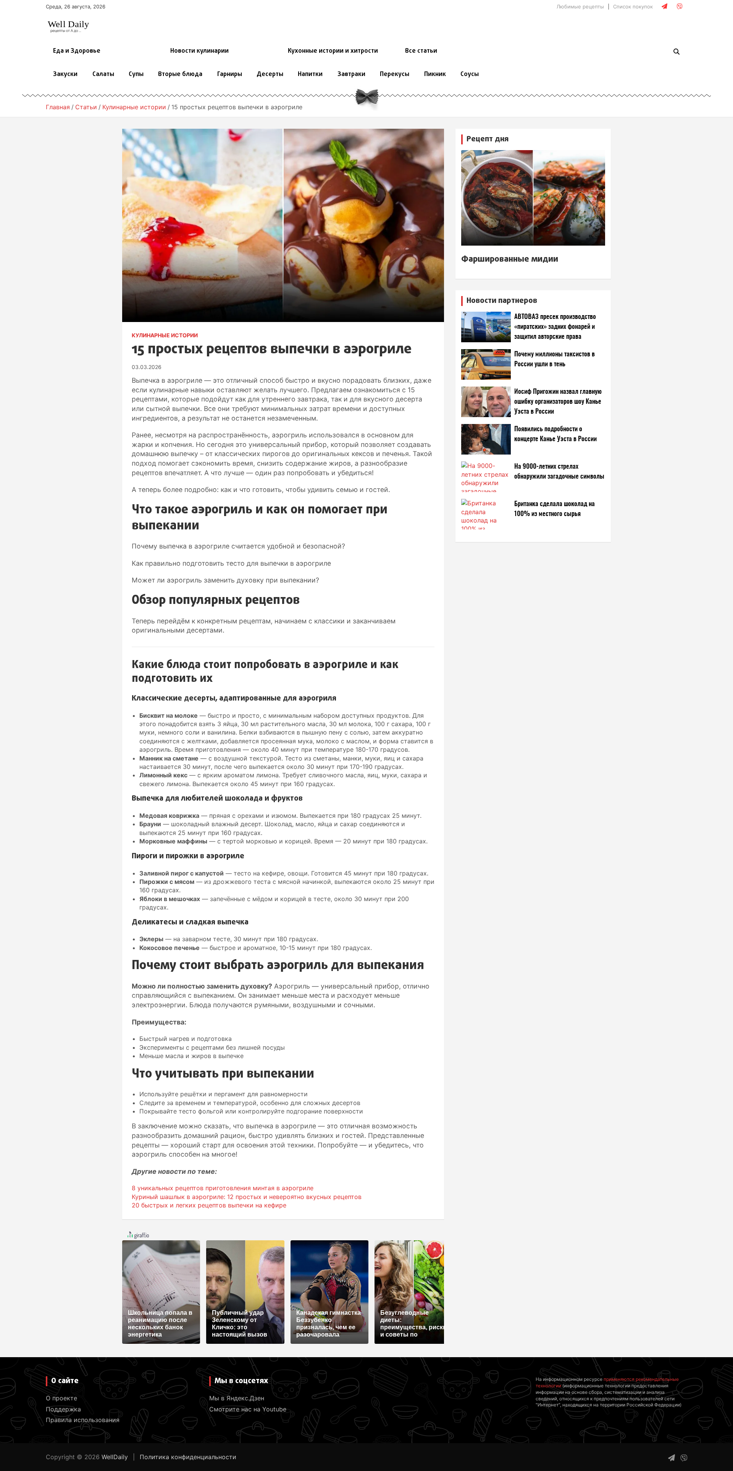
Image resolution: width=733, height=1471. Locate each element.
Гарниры (229, 74)
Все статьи (421, 51)
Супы (136, 74)
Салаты (103, 74)
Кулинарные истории (165, 335)
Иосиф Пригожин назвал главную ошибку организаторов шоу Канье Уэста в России (558, 401)
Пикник (435, 74)
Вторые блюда (180, 74)
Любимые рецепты (580, 6)
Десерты (270, 74)
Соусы (469, 74)
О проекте (61, 1398)
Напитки (310, 74)
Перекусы (394, 74)
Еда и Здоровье (76, 51)
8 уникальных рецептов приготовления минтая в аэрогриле (222, 1188)
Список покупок (633, 6)
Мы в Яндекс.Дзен (236, 1398)
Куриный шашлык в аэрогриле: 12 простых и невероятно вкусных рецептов (247, 1197)
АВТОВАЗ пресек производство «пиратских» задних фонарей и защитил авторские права (555, 326)
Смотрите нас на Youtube (247, 1409)
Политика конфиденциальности (188, 1457)
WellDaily (115, 1457)
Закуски (65, 74)
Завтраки (351, 74)
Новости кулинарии (199, 51)
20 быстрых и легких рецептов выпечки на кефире (209, 1205)
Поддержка (63, 1409)
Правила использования (82, 1420)
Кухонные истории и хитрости (333, 51)
